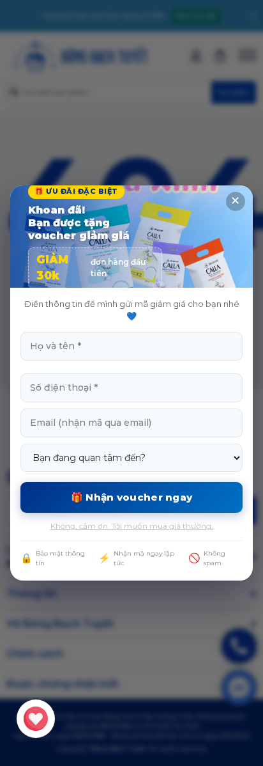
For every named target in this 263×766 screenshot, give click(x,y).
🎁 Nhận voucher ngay (132, 497)
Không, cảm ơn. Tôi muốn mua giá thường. (131, 526)
